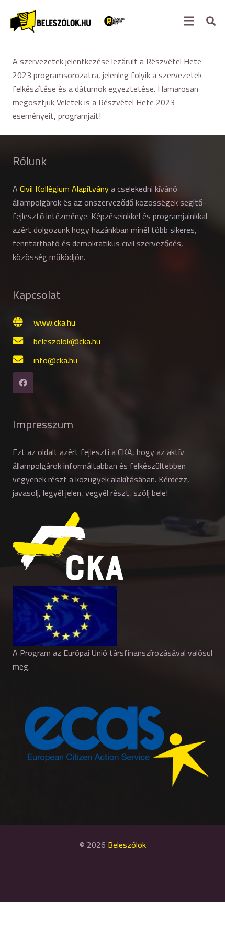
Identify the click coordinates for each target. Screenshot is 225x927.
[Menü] (189, 21)
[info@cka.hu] (23, 360)
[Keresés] (210, 21)
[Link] (50, 21)
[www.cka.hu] (23, 322)
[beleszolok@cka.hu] (23, 341)
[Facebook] (23, 382)
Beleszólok (127, 844)
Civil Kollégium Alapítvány (64, 188)
